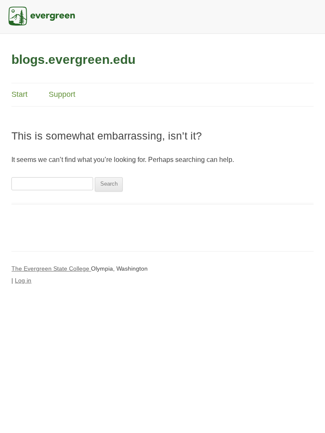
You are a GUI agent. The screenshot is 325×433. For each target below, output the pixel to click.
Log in (23, 280)
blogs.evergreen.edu (73, 59)
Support (62, 94)
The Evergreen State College (51, 269)
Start (19, 94)
